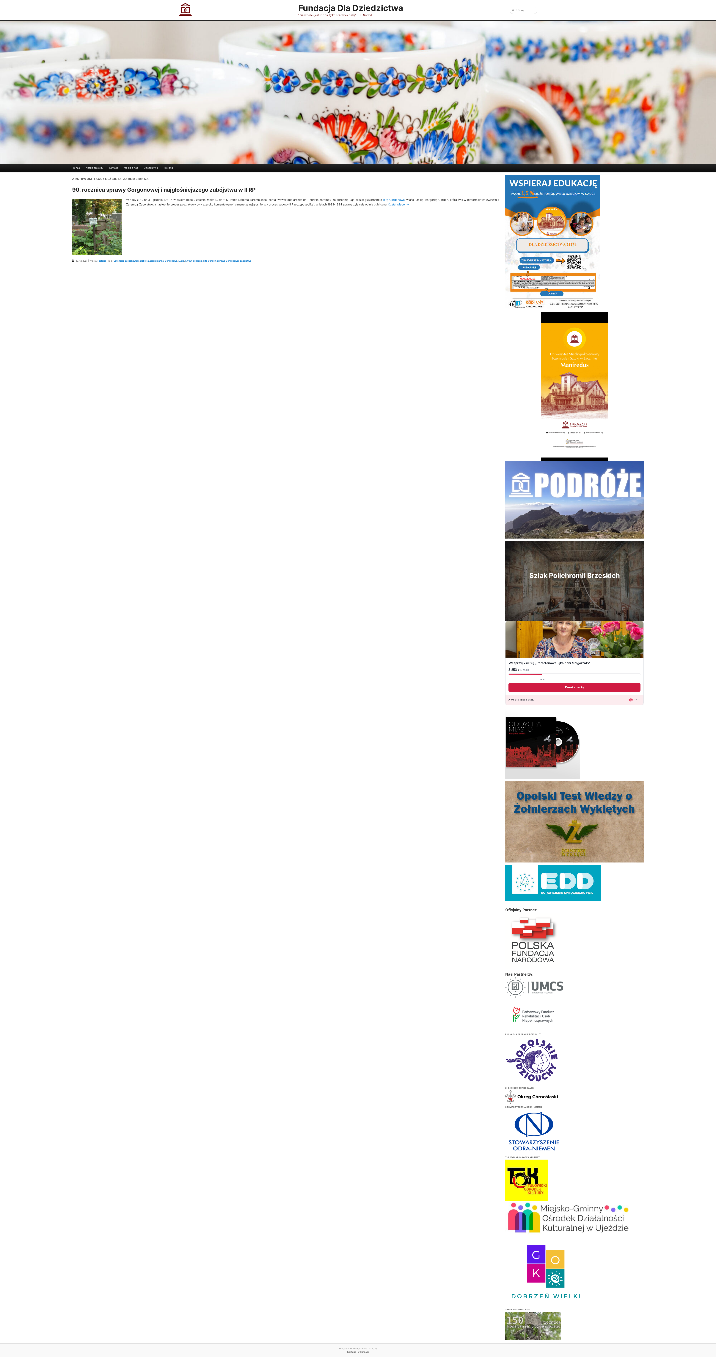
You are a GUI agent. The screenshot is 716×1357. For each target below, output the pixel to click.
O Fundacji (363, 1351)
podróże (197, 260)
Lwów (188, 260)
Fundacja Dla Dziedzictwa (350, 8)
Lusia (181, 260)
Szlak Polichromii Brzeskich (574, 575)
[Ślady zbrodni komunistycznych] (533, 1333)
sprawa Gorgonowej (228, 260)
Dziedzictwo (151, 167)
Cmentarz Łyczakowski (126, 260)
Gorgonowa (171, 260)
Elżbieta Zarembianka (152, 260)
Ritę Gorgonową (393, 200)
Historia (168, 167)
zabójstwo (245, 260)
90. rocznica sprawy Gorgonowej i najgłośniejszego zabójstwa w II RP (164, 189)
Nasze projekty (94, 167)
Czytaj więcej (398, 204)
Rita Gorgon (209, 260)
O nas (76, 167)
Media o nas (131, 167)
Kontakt (113, 167)
